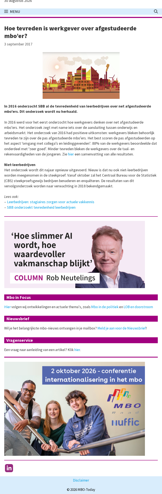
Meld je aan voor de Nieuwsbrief (121, 328)
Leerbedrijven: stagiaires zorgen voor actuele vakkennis (50, 201)
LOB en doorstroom (138, 307)
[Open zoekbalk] (156, 11)
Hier (7, 307)
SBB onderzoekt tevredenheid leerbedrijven (41, 207)
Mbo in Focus (18, 297)
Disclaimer (81, 480)
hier (71, 154)
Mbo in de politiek (105, 307)
